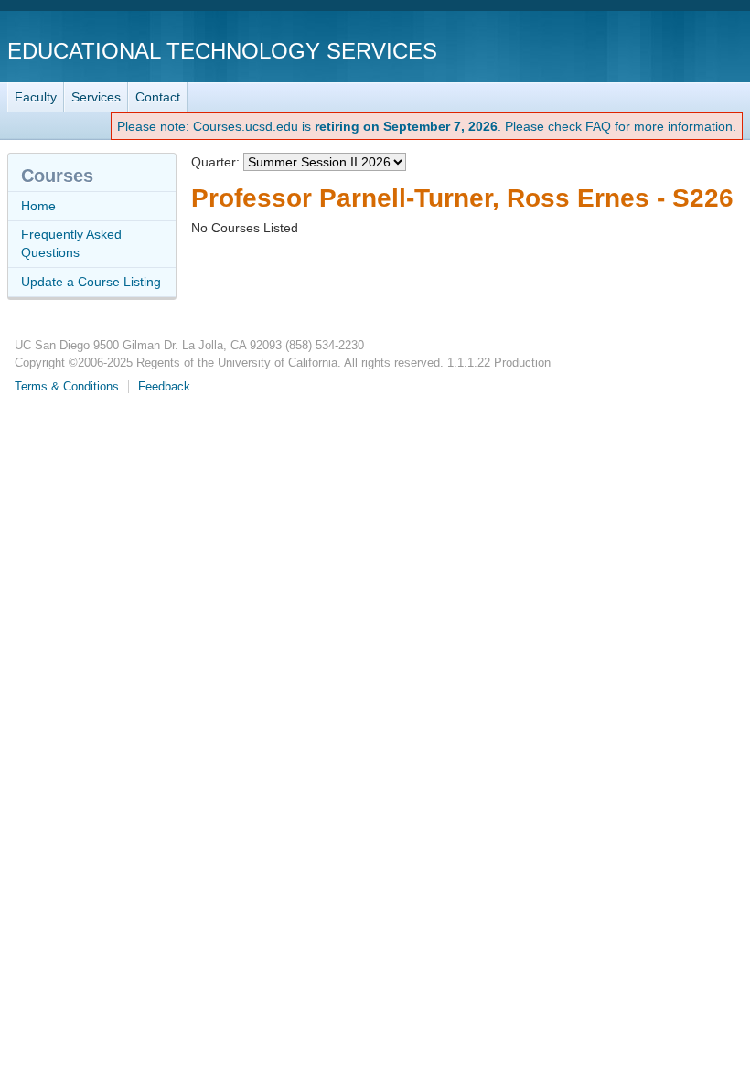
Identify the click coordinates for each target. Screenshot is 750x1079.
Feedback (164, 386)
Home (38, 205)
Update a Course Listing (91, 281)
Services (96, 97)
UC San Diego (638, 49)
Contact (157, 97)
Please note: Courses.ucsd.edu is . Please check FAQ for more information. (426, 126)
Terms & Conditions (67, 386)
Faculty (36, 97)
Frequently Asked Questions (71, 243)
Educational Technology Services (222, 50)
